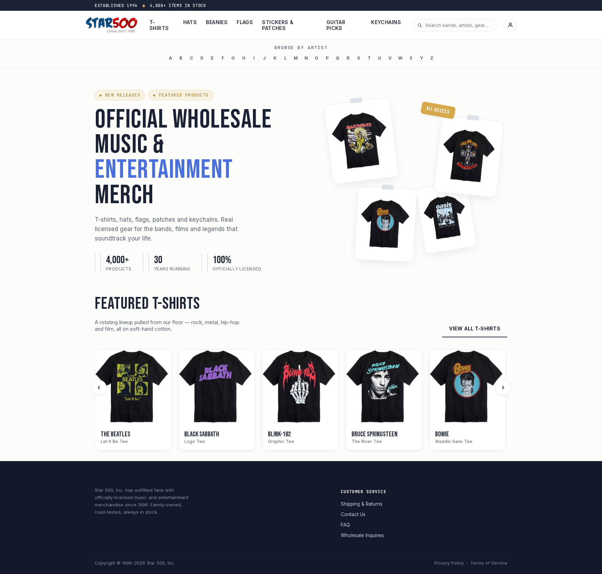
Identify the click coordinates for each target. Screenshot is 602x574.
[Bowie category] (467, 388)
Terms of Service (488, 563)
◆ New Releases (119, 95)
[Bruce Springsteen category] (384, 388)
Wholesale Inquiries (362, 535)
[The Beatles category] (133, 388)
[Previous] (99, 387)
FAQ (345, 525)
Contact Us (353, 514)
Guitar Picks (336, 25)
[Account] (510, 25)
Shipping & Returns (362, 504)
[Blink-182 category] (300, 388)
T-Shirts (159, 25)
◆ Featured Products (181, 95)
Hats (190, 22)
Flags (245, 22)
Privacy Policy (449, 563)
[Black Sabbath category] (217, 388)
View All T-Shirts (474, 328)
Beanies (216, 22)
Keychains (386, 22)
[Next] (503, 387)
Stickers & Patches (277, 25)
